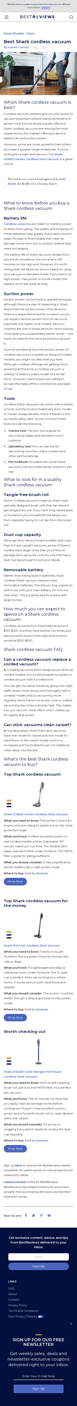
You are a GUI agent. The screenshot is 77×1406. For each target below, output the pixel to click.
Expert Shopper (14, 33)
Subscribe (38, 1266)
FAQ (11, 1288)
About (12, 1294)
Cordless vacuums (17, 224)
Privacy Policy (17, 1305)
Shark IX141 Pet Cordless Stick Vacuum (32, 945)
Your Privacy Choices (22, 1316)
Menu (6, 17)
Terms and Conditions (23, 1311)
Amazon (42, 873)
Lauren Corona (15, 1182)
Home (30, 33)
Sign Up (38, 1389)
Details (45, 7)
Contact (13, 1299)
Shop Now (15, 881)
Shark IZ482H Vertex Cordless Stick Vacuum (36, 814)
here (18, 1165)
